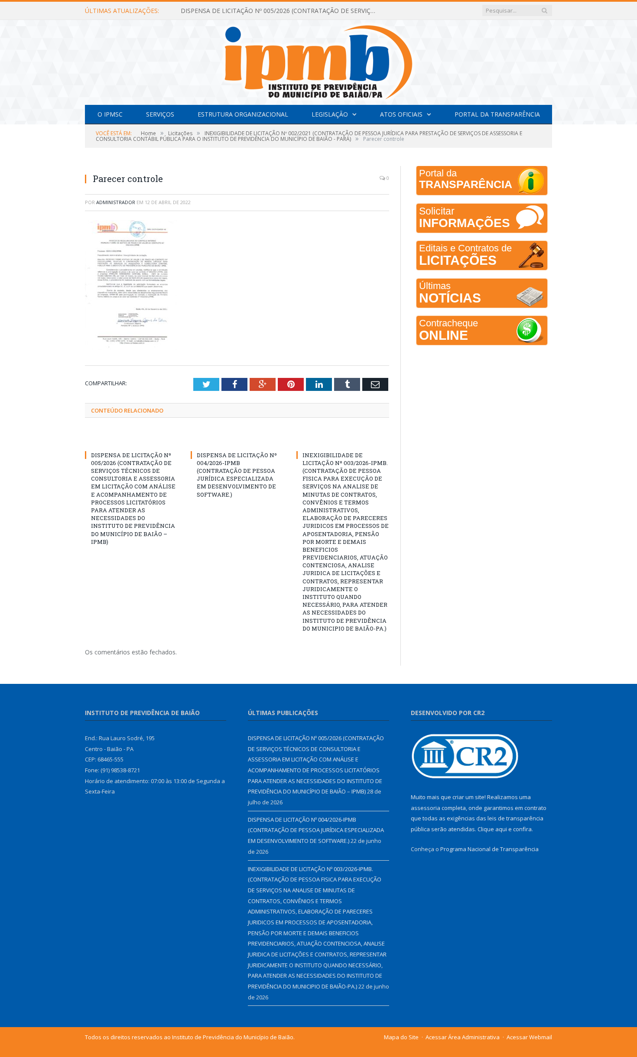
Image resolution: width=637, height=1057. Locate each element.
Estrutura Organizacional (243, 114)
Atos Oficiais (401, 114)
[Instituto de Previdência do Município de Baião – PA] (318, 60)
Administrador (115, 202)
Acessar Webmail (529, 1037)
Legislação (330, 114)
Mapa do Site (401, 1037)
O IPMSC (110, 114)
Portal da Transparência (497, 114)
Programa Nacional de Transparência (489, 849)
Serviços (160, 114)
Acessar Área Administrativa (463, 1037)
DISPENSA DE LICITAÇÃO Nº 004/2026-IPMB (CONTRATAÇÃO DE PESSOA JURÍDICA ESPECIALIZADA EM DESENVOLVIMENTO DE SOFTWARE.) (237, 474)
